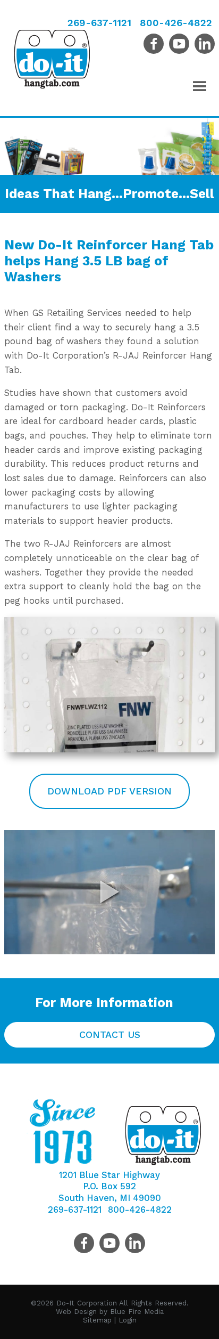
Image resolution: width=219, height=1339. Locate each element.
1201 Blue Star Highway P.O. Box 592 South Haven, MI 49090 (109, 1186)
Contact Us (109, 1034)
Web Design (76, 1312)
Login (128, 1320)
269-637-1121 (99, 22)
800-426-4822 (176, 22)
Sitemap (97, 1320)
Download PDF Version (109, 791)
